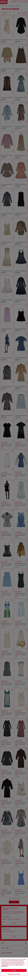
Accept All (14, 970)
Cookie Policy (4, 966)
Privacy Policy (18, 964)
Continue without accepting (14, 974)
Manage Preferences (5, 964)
